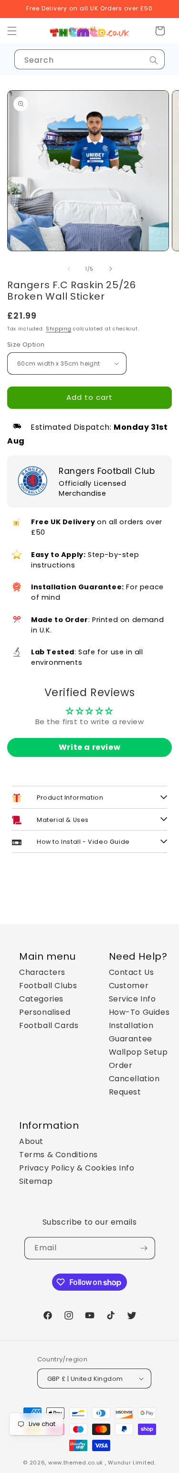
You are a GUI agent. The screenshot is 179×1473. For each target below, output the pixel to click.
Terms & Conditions (58, 1154)
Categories (41, 998)
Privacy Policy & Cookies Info (76, 1167)
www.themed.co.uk (75, 1462)
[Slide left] (68, 268)
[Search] (153, 60)
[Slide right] (110, 268)
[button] (159, 30)
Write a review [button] (89, 747)
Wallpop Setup (138, 1052)
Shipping (59, 328)
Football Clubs (48, 985)
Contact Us (131, 972)
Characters (42, 972)
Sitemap (36, 1181)
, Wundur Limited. (130, 1462)
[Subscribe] (144, 1248)
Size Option (25, 344)
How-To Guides (139, 1012)
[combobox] (89, 59)
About (31, 1141)
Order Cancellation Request (134, 1078)
